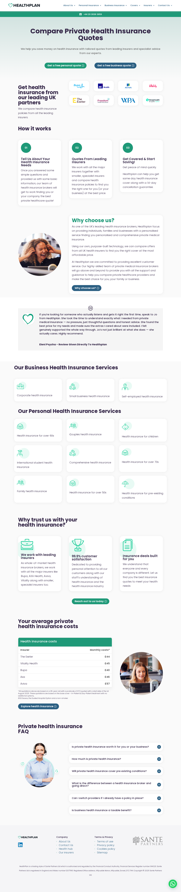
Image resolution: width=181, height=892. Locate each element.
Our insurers (66, 852)
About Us (68, 5)
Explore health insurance (37, 706)
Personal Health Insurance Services (75, 411)
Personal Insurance (89, 5)
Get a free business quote (114, 65)
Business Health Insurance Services (71, 367)
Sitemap (102, 852)
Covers (134, 5)
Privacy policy (105, 845)
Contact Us (164, 5)
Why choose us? (85, 288)
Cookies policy (106, 849)
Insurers (148, 5)
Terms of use (105, 841)
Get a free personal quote (64, 65)
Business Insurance (114, 5)
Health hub (66, 849)
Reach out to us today (89, 601)
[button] (173, 884)
